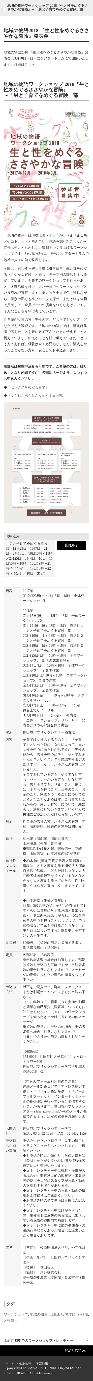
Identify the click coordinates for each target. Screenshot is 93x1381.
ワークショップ (16, 1314)
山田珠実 (56, 1314)
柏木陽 (70, 1314)
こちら (30, 64)
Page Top (73, 1351)
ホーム (10, 1363)
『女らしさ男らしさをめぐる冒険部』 (36, 396)
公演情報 (25, 1363)
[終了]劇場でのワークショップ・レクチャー (39, 1340)
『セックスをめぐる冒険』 (28, 387)
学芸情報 (42, 1363)
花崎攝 (83, 1314)
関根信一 (11, 1320)
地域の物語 (38, 1314)
